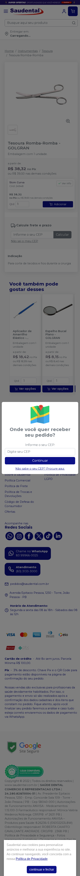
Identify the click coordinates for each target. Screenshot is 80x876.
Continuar (40, 460)
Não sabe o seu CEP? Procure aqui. (40, 468)
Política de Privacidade (32, 858)
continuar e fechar (41, 869)
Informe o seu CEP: (40, 445)
